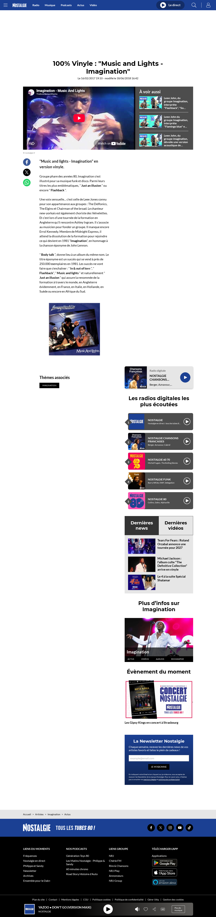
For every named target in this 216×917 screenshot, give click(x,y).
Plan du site (38, 899)
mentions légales (150, 779)
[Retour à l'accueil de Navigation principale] (19, 5)
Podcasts (66, 5)
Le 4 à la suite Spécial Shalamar (171, 578)
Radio (35, 5)
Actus (80, 5)
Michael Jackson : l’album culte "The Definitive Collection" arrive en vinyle (172, 563)
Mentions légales (70, 899)
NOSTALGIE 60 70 (159, 459)
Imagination (138, 651)
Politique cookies (101, 899)
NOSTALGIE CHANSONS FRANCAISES (159, 377)
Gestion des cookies (173, 899)
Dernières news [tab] (142, 525)
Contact (53, 899)
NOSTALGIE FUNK (159, 479)
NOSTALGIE (155, 420)
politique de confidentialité (169, 779)
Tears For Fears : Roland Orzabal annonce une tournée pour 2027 (173, 543)
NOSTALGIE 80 (157, 499)
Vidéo (93, 5)
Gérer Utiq (153, 899)
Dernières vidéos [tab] (176, 525)
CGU (85, 899)
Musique (50, 5)
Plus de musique (178, 909)
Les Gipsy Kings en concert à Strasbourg (151, 722)
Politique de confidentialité (129, 899)
